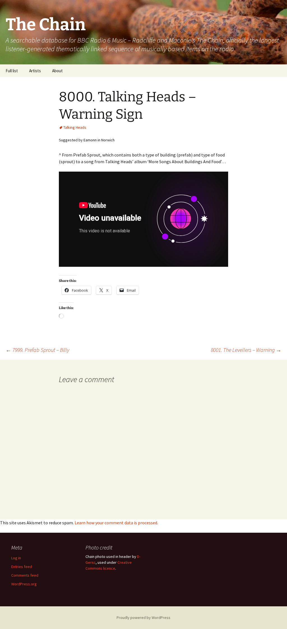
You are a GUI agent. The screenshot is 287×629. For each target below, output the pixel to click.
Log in (16, 557)
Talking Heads (74, 127)
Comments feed (24, 575)
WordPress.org (24, 583)
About (57, 70)
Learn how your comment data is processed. (116, 522)
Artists (35, 70)
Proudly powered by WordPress (143, 617)
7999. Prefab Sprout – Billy (37, 349)
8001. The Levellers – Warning (246, 349)
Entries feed (21, 566)
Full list (12, 70)
